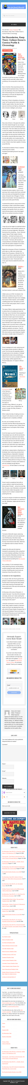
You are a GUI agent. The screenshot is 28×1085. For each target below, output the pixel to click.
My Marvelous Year (6, 1033)
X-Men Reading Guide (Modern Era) (10, 966)
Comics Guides (11, 629)
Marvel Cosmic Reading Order (9, 951)
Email (4, 771)
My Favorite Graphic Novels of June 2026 (12, 914)
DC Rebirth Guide (6, 936)
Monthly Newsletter (6, 1036)
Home (3, 1023)
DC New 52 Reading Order (8, 942)
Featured (18, 629)
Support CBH (5, 1030)
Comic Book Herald (14, 7)
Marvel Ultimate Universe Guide (9, 945)
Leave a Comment (7, 50)
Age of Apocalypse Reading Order (10, 969)
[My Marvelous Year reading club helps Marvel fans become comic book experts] (14, 843)
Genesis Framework (20, 1081)
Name (4, 764)
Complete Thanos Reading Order (10, 963)
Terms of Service (6, 1043)
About (3, 1026)
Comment (5, 744)
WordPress (12, 1082)
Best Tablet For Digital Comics (9, 974)
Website (4, 778)
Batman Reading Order (7, 939)
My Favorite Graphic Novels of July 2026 (11, 872)
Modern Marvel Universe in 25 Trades (11, 972)
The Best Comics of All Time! (9, 954)
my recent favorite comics (12, 1006)
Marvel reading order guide (8, 1003)
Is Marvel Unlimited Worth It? (9, 977)
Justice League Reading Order (9, 960)
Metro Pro (13, 1081)
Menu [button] (15, 24)
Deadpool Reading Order (8, 957)
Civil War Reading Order (8, 948)
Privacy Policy (5, 1042)
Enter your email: (6, 806)
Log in (16, 1082)
